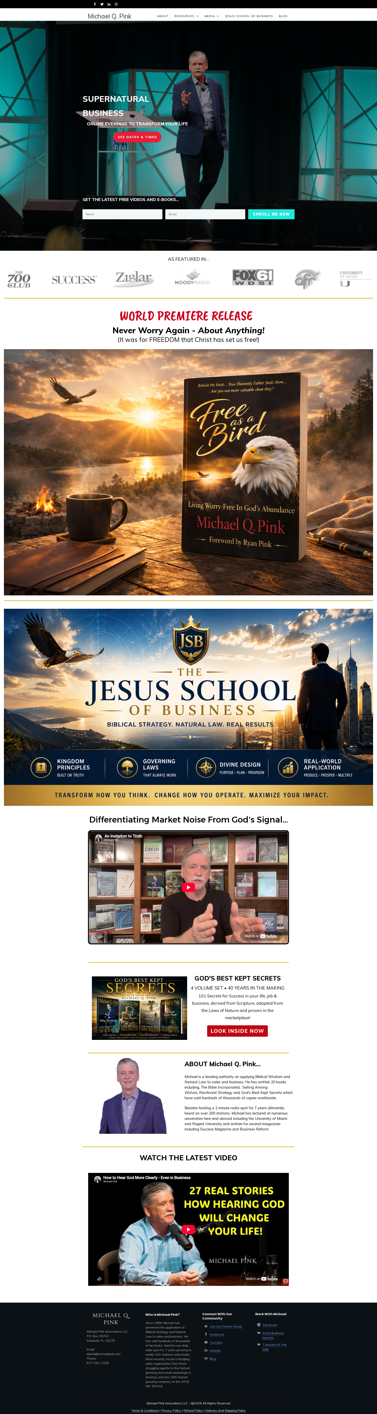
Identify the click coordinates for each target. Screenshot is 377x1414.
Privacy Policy (171, 1410)
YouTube (216, 1343)
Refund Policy (193, 1410)
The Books (269, 1325)
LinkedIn (215, 1351)
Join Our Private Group (226, 1326)
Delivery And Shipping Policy (226, 1410)
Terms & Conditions (145, 1410)
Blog (213, 1359)
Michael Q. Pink (109, 16)
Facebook (217, 1334)
